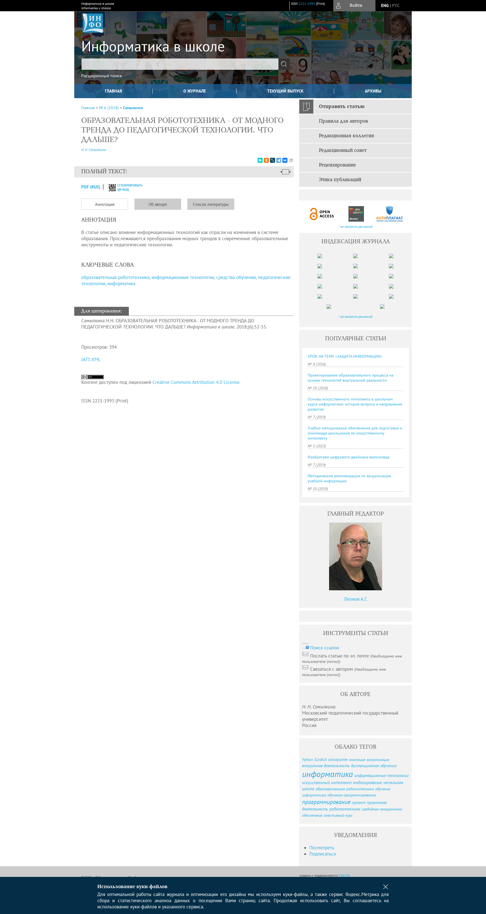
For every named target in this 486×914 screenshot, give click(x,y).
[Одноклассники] (266, 160)
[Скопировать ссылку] (291, 160)
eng (385, 5)
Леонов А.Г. (355, 599)
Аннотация (104, 204)
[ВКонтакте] (284, 160)
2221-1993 (306, 3)
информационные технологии (183, 277)
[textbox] (180, 64)
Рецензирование (337, 165)
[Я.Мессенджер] (260, 160)
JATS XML (91, 359)
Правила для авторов (343, 121)
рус (395, 5)
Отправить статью (341, 106)
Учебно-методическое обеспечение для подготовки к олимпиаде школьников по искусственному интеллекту (355, 433)
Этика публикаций (340, 179)
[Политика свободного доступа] (322, 214)
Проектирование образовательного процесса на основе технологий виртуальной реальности (350, 378)
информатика (121, 283)
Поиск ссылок (324, 648)
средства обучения (236, 277)
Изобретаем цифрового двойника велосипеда (349, 457)
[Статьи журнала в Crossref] (356, 214)
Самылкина (133, 107)
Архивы (373, 91)
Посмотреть (321, 848)
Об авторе (157, 204)
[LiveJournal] (272, 160)
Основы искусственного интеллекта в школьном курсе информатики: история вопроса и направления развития (355, 404)
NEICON (344, 875)
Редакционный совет (342, 150)
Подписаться (322, 854)
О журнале (194, 91)
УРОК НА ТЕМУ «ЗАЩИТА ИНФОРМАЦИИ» (345, 356)
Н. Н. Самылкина (93, 149)
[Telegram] (278, 160)
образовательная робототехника (115, 277)
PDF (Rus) (90, 187)
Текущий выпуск (285, 91)
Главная (113, 91)
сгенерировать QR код (126, 187)
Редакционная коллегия (346, 135)
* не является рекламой (356, 226)
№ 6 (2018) (109, 107)
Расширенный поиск (101, 75)
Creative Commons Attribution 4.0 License (195, 382)
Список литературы (211, 204)
